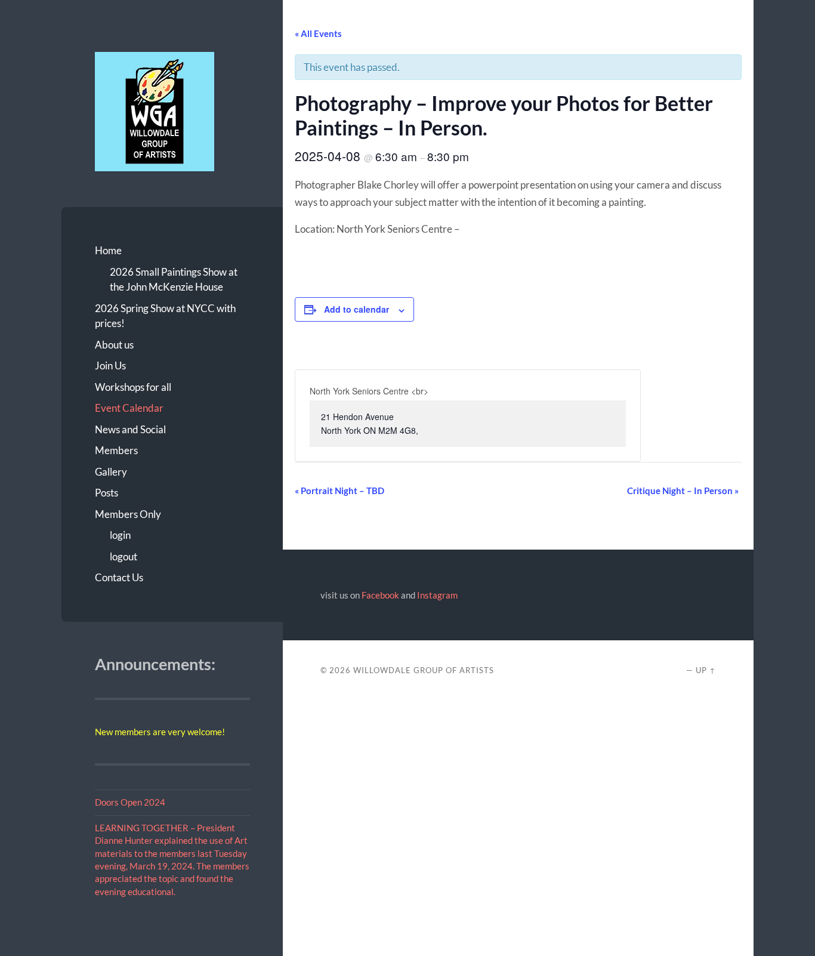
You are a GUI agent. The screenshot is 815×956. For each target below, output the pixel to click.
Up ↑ (706, 670)
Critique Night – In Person (683, 490)
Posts (106, 492)
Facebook (380, 595)
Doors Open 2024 (130, 802)
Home (108, 250)
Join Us (110, 365)
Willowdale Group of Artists (423, 670)
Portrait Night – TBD (339, 490)
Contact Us (119, 577)
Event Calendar (129, 408)
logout (123, 556)
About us (114, 344)
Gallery (111, 471)
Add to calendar (356, 309)
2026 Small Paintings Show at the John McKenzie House (173, 280)
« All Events (318, 33)
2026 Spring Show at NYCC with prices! (165, 316)
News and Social (130, 429)
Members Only (128, 514)
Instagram (437, 595)
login (120, 535)
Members (116, 450)
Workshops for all (133, 387)
